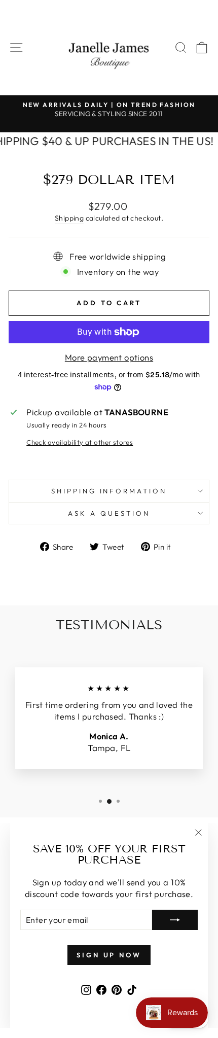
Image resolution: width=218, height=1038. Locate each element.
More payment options (109, 357)
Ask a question (109, 513)
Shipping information (109, 491)
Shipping (69, 218)
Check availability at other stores (79, 442)
